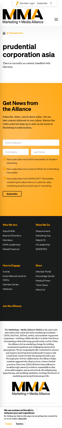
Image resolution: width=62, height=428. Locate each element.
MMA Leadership (11, 244)
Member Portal (43, 271)
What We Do (43, 225)
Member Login (27, 3)
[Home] (4, 33)
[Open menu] (56, 19)
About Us (40, 289)
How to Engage (11, 265)
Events (6, 271)
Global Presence (11, 249)
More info (22, 418)
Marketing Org (43, 235)
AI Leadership (43, 244)
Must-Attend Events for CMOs (14, 278)
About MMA (9, 231)
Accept (8, 424)
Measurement (43, 231)
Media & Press (43, 280)
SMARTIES (41, 249)
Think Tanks (42, 285)
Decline (19, 423)
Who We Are (10, 225)
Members (8, 240)
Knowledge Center (45, 276)
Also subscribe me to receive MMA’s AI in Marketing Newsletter (33, 170)
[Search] (52, 3)
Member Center (11, 284)
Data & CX (41, 240)
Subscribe (42, 3)
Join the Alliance (12, 306)
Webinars (7, 289)
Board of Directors (12, 235)
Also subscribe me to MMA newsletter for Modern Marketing (32, 161)
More (39, 265)
